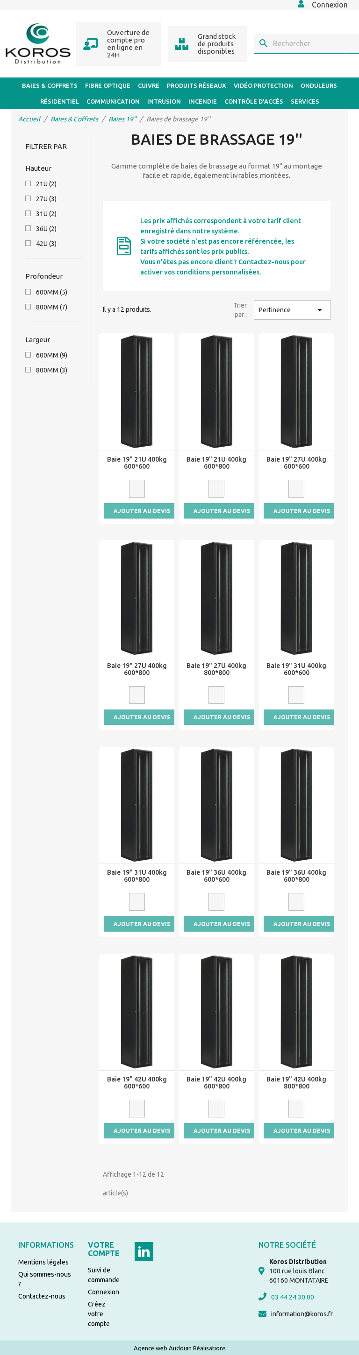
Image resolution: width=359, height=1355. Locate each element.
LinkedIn (144, 1251)
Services (305, 101)
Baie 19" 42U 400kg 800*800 (296, 1083)
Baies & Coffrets (50, 85)
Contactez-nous (41, 1296)
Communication (113, 101)
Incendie (202, 101)
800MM (51, 307)
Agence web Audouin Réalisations (180, 1348)
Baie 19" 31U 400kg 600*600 (296, 669)
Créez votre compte (99, 1313)
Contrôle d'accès (253, 101)
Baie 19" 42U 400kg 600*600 (137, 1083)
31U (46, 214)
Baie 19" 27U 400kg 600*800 (137, 669)
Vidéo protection (263, 85)
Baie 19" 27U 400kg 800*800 (216, 669)
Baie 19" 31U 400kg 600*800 (137, 876)
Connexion (103, 1292)
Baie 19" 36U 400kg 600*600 (216, 876)
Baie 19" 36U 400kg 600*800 (296, 876)
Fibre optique (107, 85)
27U (46, 199)
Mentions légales (43, 1262)
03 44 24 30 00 (292, 1297)
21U (46, 184)
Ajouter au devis (142, 511)
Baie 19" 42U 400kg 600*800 (216, 1083)
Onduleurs (319, 85)
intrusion (164, 101)
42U (46, 243)
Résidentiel (59, 101)
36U (46, 228)
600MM (51, 292)
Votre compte (104, 1249)
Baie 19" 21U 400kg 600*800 (216, 463)
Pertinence (292, 310)
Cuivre (148, 85)
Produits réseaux (196, 85)
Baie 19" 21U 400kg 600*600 (137, 463)
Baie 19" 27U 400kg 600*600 (296, 463)
